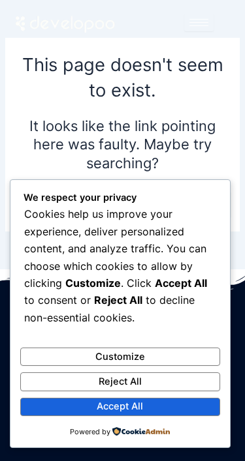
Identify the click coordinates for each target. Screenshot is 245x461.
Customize (120, 357)
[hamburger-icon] (199, 22)
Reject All (120, 381)
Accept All (120, 406)
